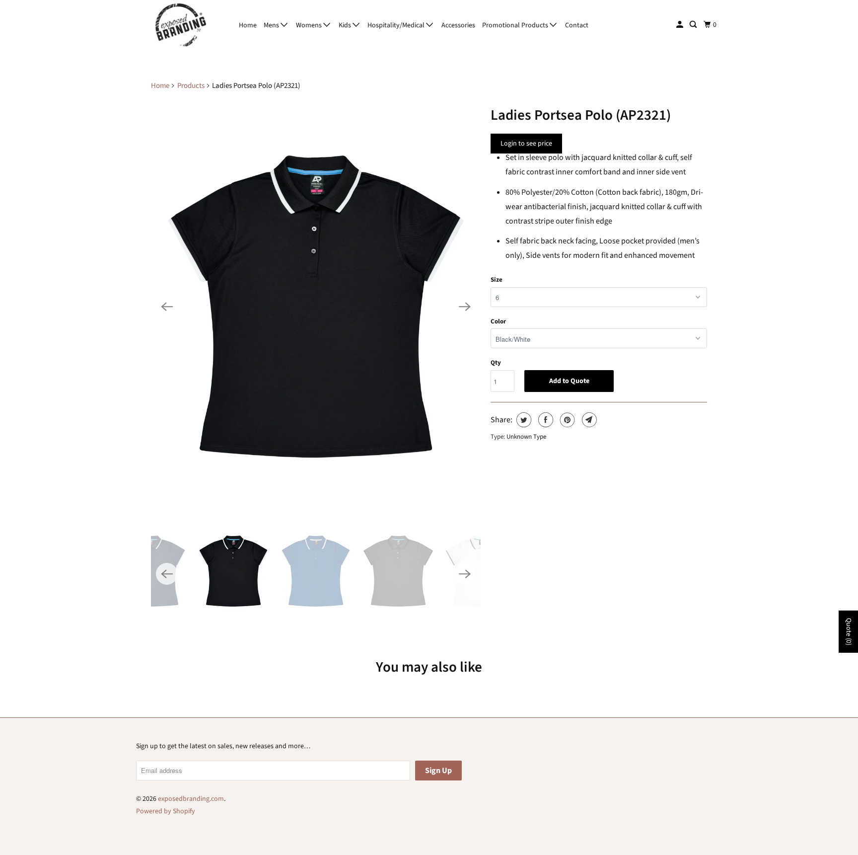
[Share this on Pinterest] (566, 419)
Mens (272, 25)
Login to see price (526, 144)
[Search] (694, 25)
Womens (309, 25)
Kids (346, 25)
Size (496, 279)
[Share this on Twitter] (522, 419)
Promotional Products (516, 25)
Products (191, 85)
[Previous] (167, 306)
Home (248, 25)
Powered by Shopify (165, 811)
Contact (576, 25)
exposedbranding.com (191, 799)
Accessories (458, 25)
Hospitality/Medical (396, 25)
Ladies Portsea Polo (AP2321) (581, 115)
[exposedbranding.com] (180, 25)
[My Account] (680, 25)
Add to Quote (569, 381)
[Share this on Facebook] (544, 419)
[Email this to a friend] (588, 419)
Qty (496, 362)
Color (498, 321)
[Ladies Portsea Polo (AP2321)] (316, 306)
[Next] (465, 306)
